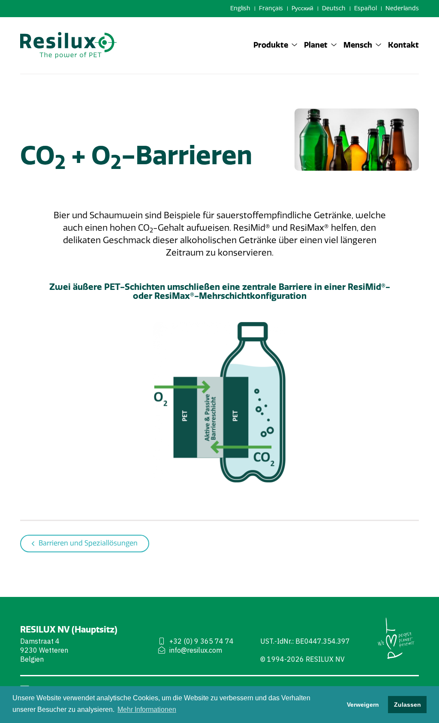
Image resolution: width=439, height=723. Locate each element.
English (240, 8)
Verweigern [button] (363, 704)
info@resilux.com (195, 650)
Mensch (357, 45)
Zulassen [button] (407, 704)
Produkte (270, 45)
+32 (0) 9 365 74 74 (201, 641)
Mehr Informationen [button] (146, 709)
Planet (316, 45)
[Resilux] (68, 45)
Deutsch (334, 8)
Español (365, 8)
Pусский (302, 8)
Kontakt (403, 45)
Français (271, 8)
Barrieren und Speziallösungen (88, 543)
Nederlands (402, 8)
